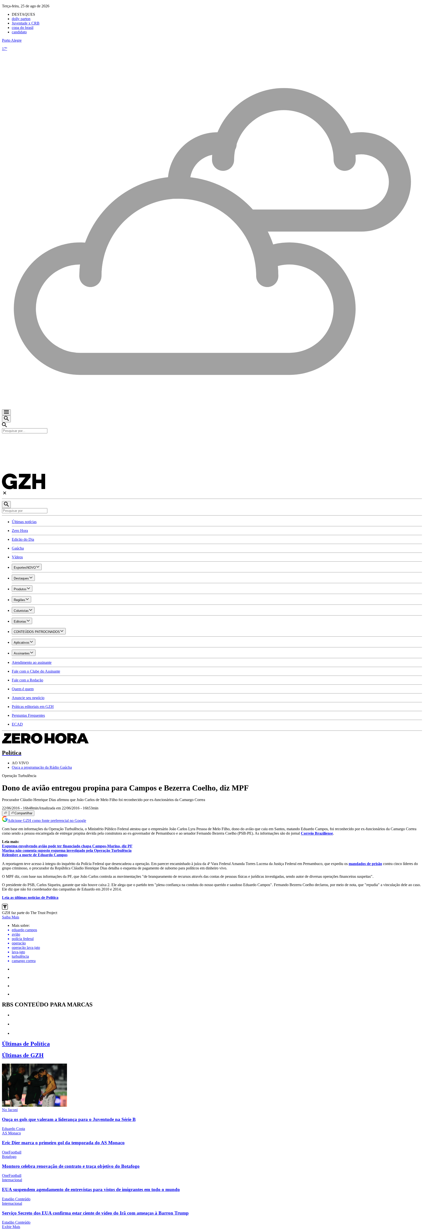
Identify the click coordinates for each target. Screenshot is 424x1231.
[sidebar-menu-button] (6, 412)
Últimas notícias (24, 522)
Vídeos (17, 557)
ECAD (17, 724)
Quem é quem (23, 689)
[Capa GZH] (212, 441)
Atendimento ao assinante (32, 662)
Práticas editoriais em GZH (33, 706)
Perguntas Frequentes (28, 715)
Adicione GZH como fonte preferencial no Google (47, 820)
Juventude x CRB (26, 23)
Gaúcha (18, 548)
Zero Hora (20, 530)
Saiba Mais (10, 917)
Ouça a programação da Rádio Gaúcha (42, 767)
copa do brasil (22, 27)
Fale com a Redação (27, 680)
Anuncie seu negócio (28, 698)
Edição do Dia (23, 539)
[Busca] (6, 418)
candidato (19, 32)
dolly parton (21, 19)
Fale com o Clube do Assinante (36, 671)
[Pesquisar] (6, 504)
